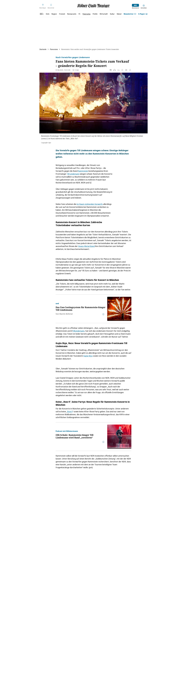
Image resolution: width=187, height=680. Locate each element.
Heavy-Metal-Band (86, 246)
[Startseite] (93, 6)
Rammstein (83, 171)
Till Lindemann (73, 174)
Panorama (54, 49)
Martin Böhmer (66, 314)
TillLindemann (78, 331)
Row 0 (70, 411)
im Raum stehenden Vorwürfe (90, 204)
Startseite (42, 49)
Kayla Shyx (88, 356)
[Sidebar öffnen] (41, 14)
